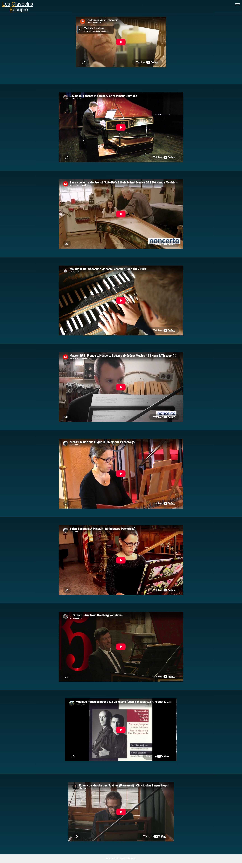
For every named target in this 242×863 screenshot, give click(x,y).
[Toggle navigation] (237, 4)
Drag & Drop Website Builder (121, 858)
